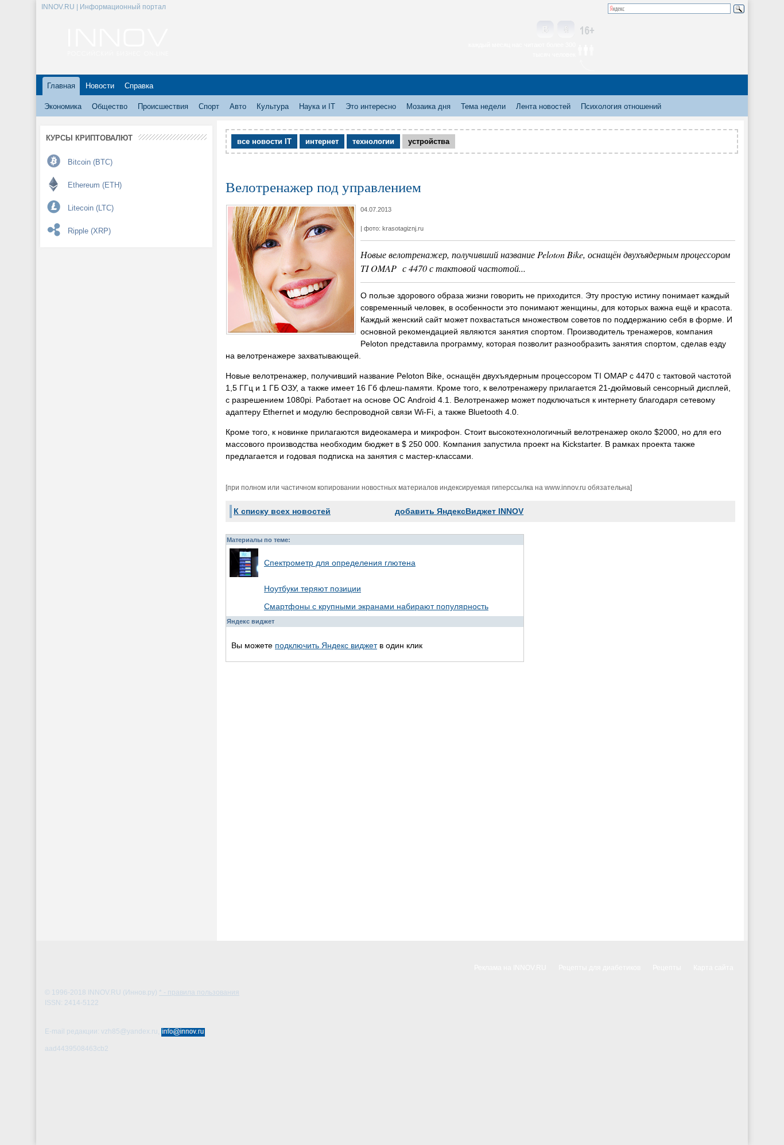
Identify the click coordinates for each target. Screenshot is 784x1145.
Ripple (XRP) (89, 231)
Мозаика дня (428, 106)
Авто (238, 106)
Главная (61, 85)
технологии (373, 141)
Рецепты (667, 968)
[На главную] (118, 52)
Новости (100, 85)
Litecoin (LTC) (91, 208)
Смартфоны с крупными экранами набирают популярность (376, 606)
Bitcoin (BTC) (90, 162)
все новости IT (264, 141)
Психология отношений (621, 106)
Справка (139, 85)
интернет (322, 141)
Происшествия (163, 106)
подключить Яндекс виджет (326, 645)
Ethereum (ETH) (95, 185)
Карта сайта (713, 968)
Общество (109, 106)
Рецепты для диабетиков (599, 968)
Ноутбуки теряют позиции (312, 588)
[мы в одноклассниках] (566, 30)
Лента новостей (543, 106)
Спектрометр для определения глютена (340, 562)
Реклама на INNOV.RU (510, 968)
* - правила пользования (199, 992)
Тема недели (483, 106)
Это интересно (371, 106)
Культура (273, 106)
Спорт (209, 106)
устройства (428, 141)
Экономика (62, 106)
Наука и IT (317, 106)
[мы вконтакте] (545, 30)
